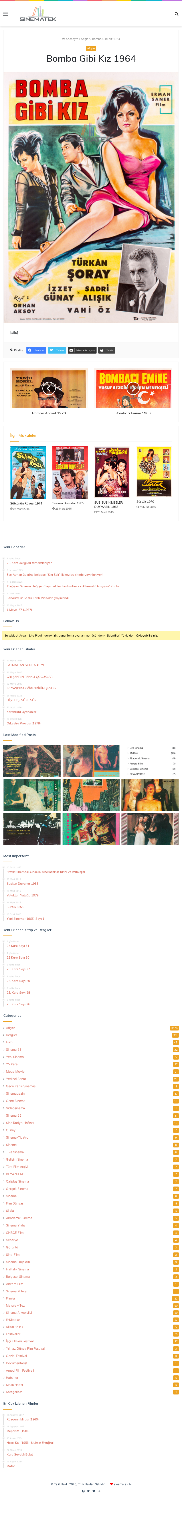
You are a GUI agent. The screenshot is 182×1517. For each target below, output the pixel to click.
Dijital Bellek (14, 1327)
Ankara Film (14, 1284)
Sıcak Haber (14, 1384)
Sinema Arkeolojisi (19, 1312)
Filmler (10, 1298)
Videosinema (15, 1108)
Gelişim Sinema (17, 1159)
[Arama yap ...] (176, 15)
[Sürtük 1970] (154, 471)
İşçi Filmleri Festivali (20, 1341)
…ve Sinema (15, 1152)
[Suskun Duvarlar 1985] (70, 472)
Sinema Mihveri (17, 1291)
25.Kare (12, 1064)
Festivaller (13, 1334)
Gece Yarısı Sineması (21, 1086)
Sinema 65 (14, 1115)
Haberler (12, 1377)
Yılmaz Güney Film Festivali (25, 1348)
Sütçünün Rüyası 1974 (26, 503)
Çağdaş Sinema (17, 1181)
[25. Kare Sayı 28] (150, 795)
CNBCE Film (15, 1232)
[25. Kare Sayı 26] (32, 829)
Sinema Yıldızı (16, 1225)
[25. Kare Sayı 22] (150, 829)
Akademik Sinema (19, 1218)
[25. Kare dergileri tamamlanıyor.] (150, 761)
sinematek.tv (123, 1484)
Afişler (85, 39)
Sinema (11, 1145)
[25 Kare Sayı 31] (32, 761)
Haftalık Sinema (17, 1269)
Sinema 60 (14, 1196)
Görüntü (12, 1247)
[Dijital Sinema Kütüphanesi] (35, 13)
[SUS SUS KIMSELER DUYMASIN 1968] (112, 472)
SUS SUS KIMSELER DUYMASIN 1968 (108, 504)
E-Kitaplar (13, 1319)
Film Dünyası (15, 1203)
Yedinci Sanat (16, 1079)
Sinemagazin (15, 1093)
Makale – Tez (15, 1305)
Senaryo (12, 1240)
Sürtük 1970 (145, 502)
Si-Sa (10, 1210)
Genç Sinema (15, 1101)
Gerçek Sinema (17, 1189)
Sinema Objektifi (18, 1262)
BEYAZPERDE (16, 1174)
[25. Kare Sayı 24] (91, 829)
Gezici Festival (16, 1356)
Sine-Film (13, 1254)
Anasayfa (71, 39)
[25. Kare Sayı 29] (91, 795)
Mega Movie (15, 1071)
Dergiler (11, 1035)
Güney (11, 1130)
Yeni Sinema (15, 1057)
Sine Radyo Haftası (20, 1123)
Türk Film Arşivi (17, 1167)
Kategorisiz (14, 1392)
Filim (9, 1042)
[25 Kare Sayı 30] (91, 761)
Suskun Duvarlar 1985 (68, 503)
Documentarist (16, 1363)
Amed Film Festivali (20, 1370)
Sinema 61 (13, 1049)
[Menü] (5, 15)
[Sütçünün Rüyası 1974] (28, 472)
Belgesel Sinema (18, 1276)
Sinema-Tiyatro (17, 1137)
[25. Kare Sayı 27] (32, 795)
